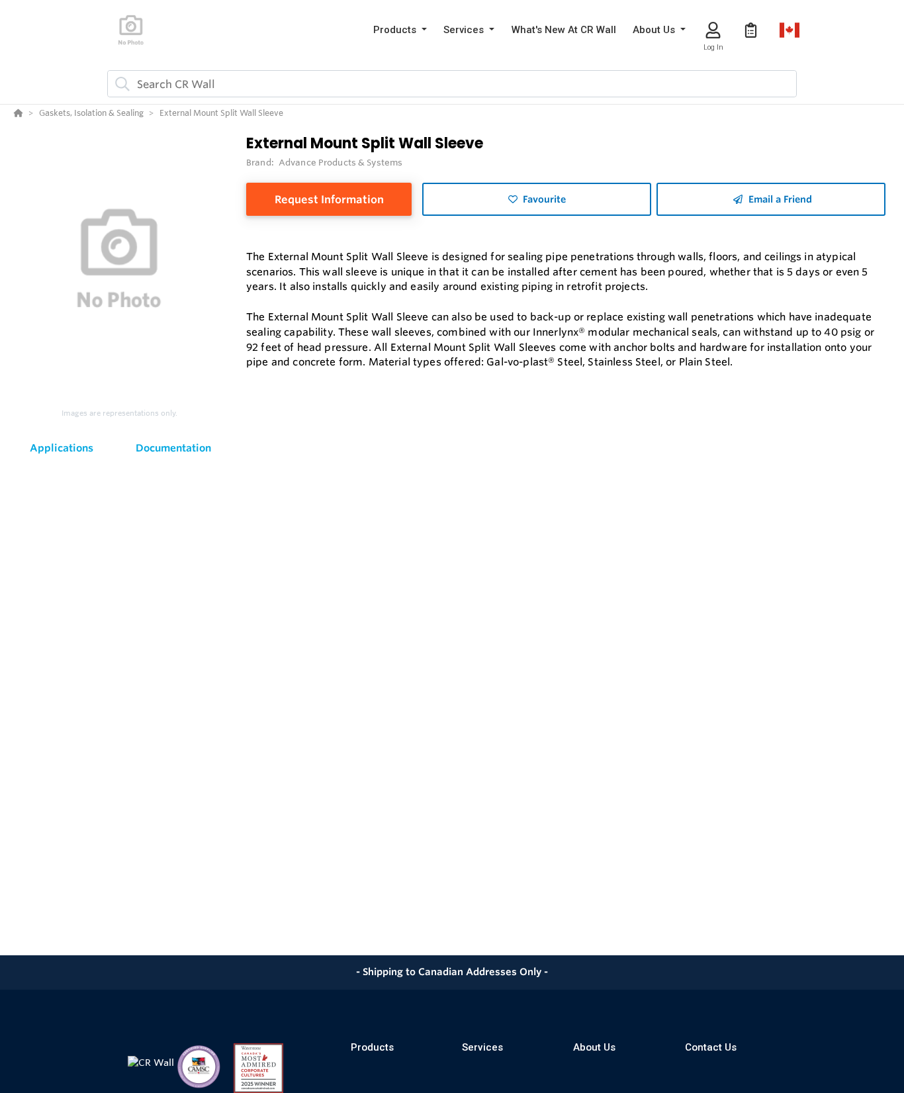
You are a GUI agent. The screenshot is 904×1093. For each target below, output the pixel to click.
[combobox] (452, 84)
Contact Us (711, 1047)
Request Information (329, 199)
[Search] (120, 84)
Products (372, 1047)
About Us (594, 1047)
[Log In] (713, 30)
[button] (400, 30)
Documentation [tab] (173, 448)
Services (482, 1047)
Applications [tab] (61, 448)
